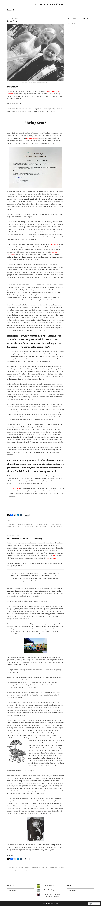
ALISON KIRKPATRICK (50, 4)
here (48, 558)
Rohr (8, 529)
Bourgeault (34, 524)
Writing (52, 867)
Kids (26, 867)
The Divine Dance (14, 488)
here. (54, 558)
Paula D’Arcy (54, 244)
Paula (48, 526)
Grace (22, 867)
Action (28, 524)
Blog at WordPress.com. (50, 903)
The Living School (32, 138)
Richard (59, 526)
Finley (14, 526)
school (13, 529)
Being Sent (12, 21)
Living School (34, 526)
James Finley (20, 526)
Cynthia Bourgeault (55, 524)
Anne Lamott (11, 870)
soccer (39, 870)
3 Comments (20, 529)
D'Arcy (9, 526)
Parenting (35, 867)
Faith (14, 524)
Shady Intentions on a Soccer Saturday (24, 538)
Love (29, 867)
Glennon (23, 870)
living (27, 526)
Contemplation (43, 524)
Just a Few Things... (50, 890)
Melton (29, 870)
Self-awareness (44, 867)
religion (53, 526)
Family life (16, 867)
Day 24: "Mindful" (49, 885)
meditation (42, 526)
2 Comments (45, 870)
